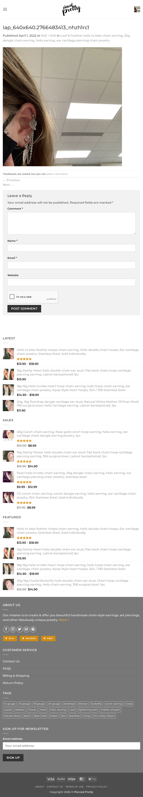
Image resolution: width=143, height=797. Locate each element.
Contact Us (11, 661)
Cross (129, 703)
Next (8, 185)
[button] (5, 9)
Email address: (13, 738)
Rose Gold (40, 715)
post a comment (57, 174)
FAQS (7, 668)
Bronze (83, 703)
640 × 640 (48, 35)
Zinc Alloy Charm (104, 715)
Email (12, 258)
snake (53, 715)
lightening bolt (87, 709)
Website (13, 275)
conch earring (113, 703)
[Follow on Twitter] (20, 629)
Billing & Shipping (16, 675)
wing (86, 715)
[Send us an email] (26, 629)
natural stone (12, 715)
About (39, 786)
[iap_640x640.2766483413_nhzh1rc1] (62, 106)
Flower (32, 709)
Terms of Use (74, 786)
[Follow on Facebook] (6, 629)
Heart (43, 709)
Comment (15, 208)
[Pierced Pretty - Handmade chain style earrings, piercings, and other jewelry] (71, 9)
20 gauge (54, 703)
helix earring (58, 709)
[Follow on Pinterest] (33, 629)
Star (63, 715)
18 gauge (39, 703)
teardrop (74, 715)
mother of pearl (110, 709)
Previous (11, 180)
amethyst (69, 703)
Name (12, 240)
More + (64, 620)
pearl (27, 715)
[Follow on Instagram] (13, 629)
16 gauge (24, 703)
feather (19, 709)
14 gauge (9, 703)
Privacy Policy (97, 786)
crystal (8, 709)
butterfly (96, 703)
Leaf (72, 709)
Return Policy (13, 683)
